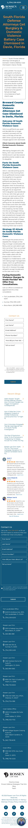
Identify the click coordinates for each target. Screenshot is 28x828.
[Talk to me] (21, 821)
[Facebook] (6, 807)
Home (4, 58)
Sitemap (4, 802)
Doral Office (7, 748)
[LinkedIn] (22, 807)
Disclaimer (23, 802)
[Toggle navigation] (23, 7)
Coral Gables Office (9, 709)
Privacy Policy (13, 802)
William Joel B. (12, 497)
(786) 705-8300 (10, 685)
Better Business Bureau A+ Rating (14, 800)
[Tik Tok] (14, 814)
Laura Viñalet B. (12, 478)
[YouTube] (6, 814)
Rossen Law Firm (9, 625)
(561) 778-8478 (10, 740)
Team (14, 788)
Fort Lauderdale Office (11, 609)
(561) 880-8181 (9, 634)
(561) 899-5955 (10, 669)
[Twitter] (14, 807)
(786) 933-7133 (10, 720)
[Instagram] (22, 814)
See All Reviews (14, 516)
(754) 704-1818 (10, 701)
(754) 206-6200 (15, 2)
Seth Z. (9, 458)
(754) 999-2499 (10, 650)
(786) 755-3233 (10, 759)
